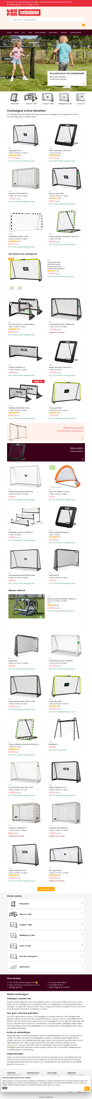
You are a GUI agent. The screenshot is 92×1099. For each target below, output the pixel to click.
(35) (21, 154)
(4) (61, 603)
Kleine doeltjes (40, 32)
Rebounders (53, 32)
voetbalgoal (72, 1035)
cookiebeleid (82, 1083)
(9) (62, 705)
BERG (17, 32)
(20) (62, 197)
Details (4, 1088)
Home (9, 32)
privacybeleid (55, 1085)
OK (87, 1089)
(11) (21, 240)
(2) (62, 154)
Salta (30, 32)
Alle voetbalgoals (46, 889)
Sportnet (64, 32)
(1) (60, 268)
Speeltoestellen (75, 32)
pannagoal (22, 1045)
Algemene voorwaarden (76, 1075)
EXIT (23, 32)
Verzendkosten (32, 1075)
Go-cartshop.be (53, 1075)
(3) (21, 328)
